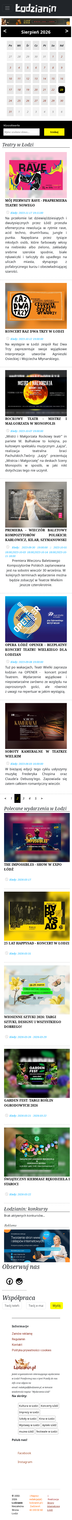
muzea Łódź (26, 1431)
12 (27, 78)
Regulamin (18, 1339)
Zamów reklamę (22, 1333)
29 (53, 100)
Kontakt (17, 1344)
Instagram (25, 1462)
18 (19, 89)
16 (61, 78)
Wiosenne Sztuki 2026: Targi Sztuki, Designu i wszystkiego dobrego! (32, 1022)
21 (44, 89)
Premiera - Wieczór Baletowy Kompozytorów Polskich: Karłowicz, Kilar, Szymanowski (36, 535)
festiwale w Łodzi (46, 1431)
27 (36, 100)
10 (10, 78)
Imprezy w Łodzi (29, 1412)
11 (19, 78)
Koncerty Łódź (49, 1405)
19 (27, 89)
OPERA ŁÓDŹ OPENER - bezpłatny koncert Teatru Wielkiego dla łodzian (36, 650)
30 (61, 100)
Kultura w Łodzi (28, 1405)
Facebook (24, 1453)
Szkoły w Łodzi (28, 1418)
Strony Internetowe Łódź (53, 1506)
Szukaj (54, 132)
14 (44, 78)
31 (10, 111)
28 (44, 100)
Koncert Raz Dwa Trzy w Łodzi (34, 331)
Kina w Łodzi (47, 1418)
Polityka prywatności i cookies (31, 1350)
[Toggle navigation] (7, 8)
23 (61, 89)
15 (53, 78)
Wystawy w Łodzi (29, 1425)
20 (36, 89)
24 (10, 100)
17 (10, 89)
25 (19, 100)
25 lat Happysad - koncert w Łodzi (36, 943)
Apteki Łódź (49, 1425)
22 (53, 89)
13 (36, 78)
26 (27, 100)
